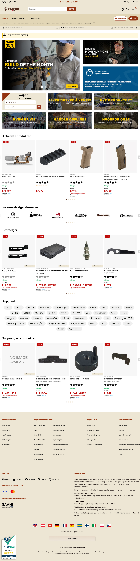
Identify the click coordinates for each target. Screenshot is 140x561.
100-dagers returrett (130, 2)
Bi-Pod (129, 307)
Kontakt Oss (123, 425)
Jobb (120, 454)
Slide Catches (39, 397)
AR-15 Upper (61, 307)
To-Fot (128, 324)
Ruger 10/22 (37, 323)
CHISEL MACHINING (8, 268)
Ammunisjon (57, 435)
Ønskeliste (128, 9)
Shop (4, 18)
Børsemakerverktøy (75, 23)
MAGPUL (38, 174)
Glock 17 (39, 313)
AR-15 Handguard (79, 307)
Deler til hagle (40, 23)
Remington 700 (16, 323)
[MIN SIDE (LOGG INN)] (122, 9)
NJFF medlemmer (7, 23)
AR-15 (30, 307)
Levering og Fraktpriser (94, 445)
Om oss (121, 430)
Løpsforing (4, 398)
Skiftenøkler (107, 289)
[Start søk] (71, 9)
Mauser (37, 318)
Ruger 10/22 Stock (57, 323)
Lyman (113, 313)
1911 (8, 307)
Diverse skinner (40, 193)
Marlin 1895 (24, 318)
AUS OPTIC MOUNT (8, 177)
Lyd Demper (100, 313)
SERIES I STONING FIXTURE (79, 379)
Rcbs (107, 318)
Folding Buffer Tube (9, 271)
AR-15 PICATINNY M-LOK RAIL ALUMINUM (50, 177)
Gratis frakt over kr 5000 (70, 2)
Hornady (64, 313)
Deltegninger (18, 18)
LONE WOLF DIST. (41, 377)
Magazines (106, 194)
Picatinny (95, 318)
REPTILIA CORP (6, 174)
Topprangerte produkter (19, 338)
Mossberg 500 (80, 318)
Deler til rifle (21, 23)
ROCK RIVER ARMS (109, 268)
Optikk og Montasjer (86, 23)
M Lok (124, 313)
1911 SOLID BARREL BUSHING (12, 379)
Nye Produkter (6, 435)
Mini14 (65, 318)
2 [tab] (45, 87)
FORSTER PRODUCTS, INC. (77, 268)
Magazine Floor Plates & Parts (43, 290)
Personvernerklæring (126, 449)
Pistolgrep (72, 196)
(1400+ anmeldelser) (75, 27)
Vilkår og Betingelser (93, 435)
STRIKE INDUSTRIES (42, 268)
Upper (61, 329)
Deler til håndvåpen (30, 23)
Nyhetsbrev (6, 445)
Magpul (10, 318)
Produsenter (35, 18)
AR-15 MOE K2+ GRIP (77, 177)
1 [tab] (67, 200)
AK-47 (19, 307)
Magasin (48, 23)
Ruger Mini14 (77, 323)
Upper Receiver (74, 329)
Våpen (14, 23)
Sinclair (93, 323)
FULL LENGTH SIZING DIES (79, 271)
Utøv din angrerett (125, 435)
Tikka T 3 (115, 323)
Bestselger (10, 230)
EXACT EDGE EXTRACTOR (113, 379)
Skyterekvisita (64, 23)
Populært (8, 301)
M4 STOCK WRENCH (111, 271)
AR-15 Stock (45, 308)
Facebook (31, 479)
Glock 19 (52, 313)
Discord (7, 479)
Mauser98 (52, 318)
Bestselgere (6, 430)
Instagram (19, 479)
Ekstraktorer (107, 397)
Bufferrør (4, 290)
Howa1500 (76, 313)
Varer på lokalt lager (59, 449)
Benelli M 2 (116, 307)
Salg (135, 18)
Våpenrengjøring (58, 440)
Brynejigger (73, 398)
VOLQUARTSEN (108, 377)
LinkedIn (43, 479)
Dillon (15, 312)
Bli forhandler (123, 440)
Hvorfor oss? (91, 425)
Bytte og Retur (91, 440)
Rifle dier (72, 289)
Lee (88, 313)
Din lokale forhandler (93, 430)
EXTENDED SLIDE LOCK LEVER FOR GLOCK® (51, 379)
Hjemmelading (55, 23)
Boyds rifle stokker (59, 454)
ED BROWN (5, 377)
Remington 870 (123, 318)
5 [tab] (74, 200)
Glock (26, 312)
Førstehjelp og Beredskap (61, 445)
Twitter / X (55, 479)
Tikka (103, 324)
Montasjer (4, 194)
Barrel (93, 307)
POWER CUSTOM (75, 377)
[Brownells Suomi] (87, 525)
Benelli (103, 307)
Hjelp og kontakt (10, 2)
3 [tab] (71, 200)
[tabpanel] (41, 65)
